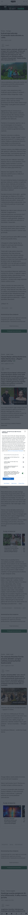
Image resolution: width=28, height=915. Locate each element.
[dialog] (14, 457)
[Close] (25, 431)
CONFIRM (8, 478)
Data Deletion (6, 483)
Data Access (14, 483)
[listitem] (14, 454)
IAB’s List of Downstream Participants (15, 450)
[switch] (23, 457)
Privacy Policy (21, 483)
